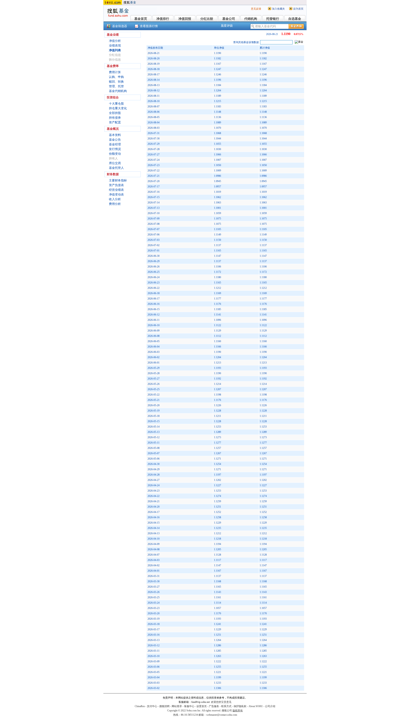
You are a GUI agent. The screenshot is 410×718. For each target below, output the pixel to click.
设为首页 (298, 8)
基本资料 (115, 135)
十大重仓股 (116, 103)
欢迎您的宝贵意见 (221, 701)
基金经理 (115, 144)
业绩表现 (115, 45)
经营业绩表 (116, 189)
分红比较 (206, 18)
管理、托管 (116, 86)
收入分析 (115, 199)
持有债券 (115, 117)
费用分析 (115, 204)
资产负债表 (116, 185)
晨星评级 (227, 25)
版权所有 (238, 710)
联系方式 (226, 706)
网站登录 (177, 706)
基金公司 (228, 18)
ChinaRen (140, 706)
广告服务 (214, 706)
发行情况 (115, 149)
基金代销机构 (118, 91)
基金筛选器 (119, 26)
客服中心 (189, 706)
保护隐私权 (240, 706)
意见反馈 (256, 8)
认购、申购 (116, 77)
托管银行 (272, 18)
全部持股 (115, 113)
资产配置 (115, 122)
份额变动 (115, 153)
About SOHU (256, 706)
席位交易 (115, 163)
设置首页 (201, 706)
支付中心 (152, 706)
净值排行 (162, 18)
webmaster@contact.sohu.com (221, 714)
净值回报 (184, 18)
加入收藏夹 (278, 8)
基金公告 (115, 139)
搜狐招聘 (164, 706)
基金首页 (140, 18)
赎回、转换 (116, 81)
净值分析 (115, 40)
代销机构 (250, 18)
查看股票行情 (149, 26)
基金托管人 (116, 167)
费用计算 (115, 72)
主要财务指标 (118, 180)
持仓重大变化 (118, 108)
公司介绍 (270, 706)
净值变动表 (116, 194)
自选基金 (294, 18)
